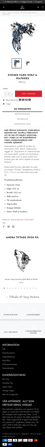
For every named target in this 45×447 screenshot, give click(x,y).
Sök (3, 349)
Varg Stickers (29, 219)
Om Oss (5, 379)
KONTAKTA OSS (22, 124)
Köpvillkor (6, 360)
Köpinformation (8, 352)
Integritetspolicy (8, 356)
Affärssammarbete (9, 364)
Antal (5, 89)
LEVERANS (22, 119)
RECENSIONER (22, 114)
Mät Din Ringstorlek (10, 394)
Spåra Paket (7, 386)
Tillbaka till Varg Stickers (23, 297)
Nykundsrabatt (8, 368)
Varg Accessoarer (17, 219)
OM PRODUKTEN (22, 109)
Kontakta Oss (7, 383)
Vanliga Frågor (8, 390)
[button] (4, 288)
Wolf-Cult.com (13, 434)
